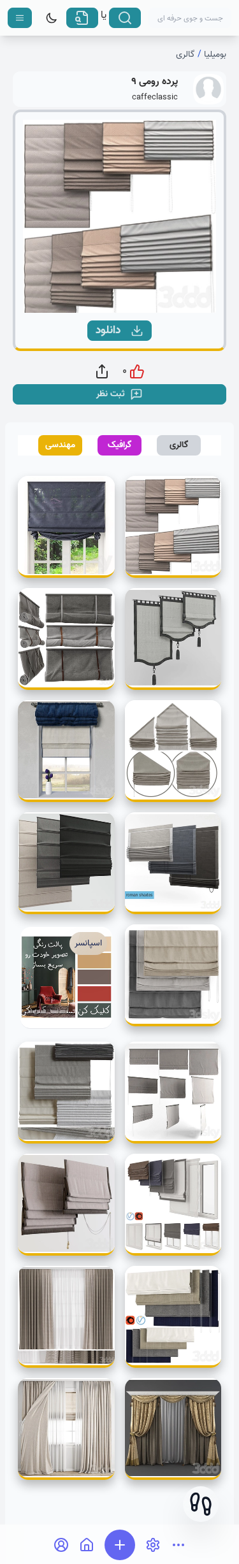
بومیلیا (215, 54)
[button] (201, 1504)
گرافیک (120, 445)
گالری (185, 54)
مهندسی (60, 445)
